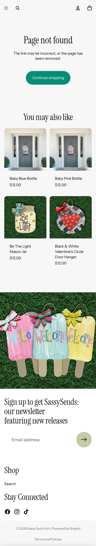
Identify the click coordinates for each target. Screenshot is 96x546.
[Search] (17, 8)
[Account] (78, 8)
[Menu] (6, 8)
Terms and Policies (48, 539)
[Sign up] (84, 439)
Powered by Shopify (66, 528)
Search (10, 483)
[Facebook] (7, 511)
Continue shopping (48, 77)
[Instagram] (17, 511)
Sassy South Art (38, 528)
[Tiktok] (26, 511)
